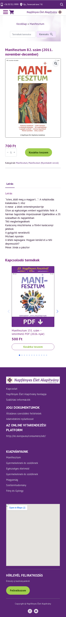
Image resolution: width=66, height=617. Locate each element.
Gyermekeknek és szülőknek (22, 463)
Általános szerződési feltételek (23, 413)
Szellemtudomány (16, 485)
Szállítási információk (18, 399)
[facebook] (30, 611)
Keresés (44, 34)
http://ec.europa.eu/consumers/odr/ (26, 436)
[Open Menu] (5, 12)
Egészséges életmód (17, 468)
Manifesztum (37, 24)
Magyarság (12, 479)
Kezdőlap (21, 24)
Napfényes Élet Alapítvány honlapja (26, 394)
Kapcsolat (11, 388)
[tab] (10, 184)
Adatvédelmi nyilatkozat (20, 419)
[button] (57, 311)
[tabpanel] (33, 220)
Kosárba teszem (38, 152)
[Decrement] (7, 152)
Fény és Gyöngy (14, 490)
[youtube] (36, 611)
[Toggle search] (62, 4)
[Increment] (14, 152)
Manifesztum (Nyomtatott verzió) (44, 162)
